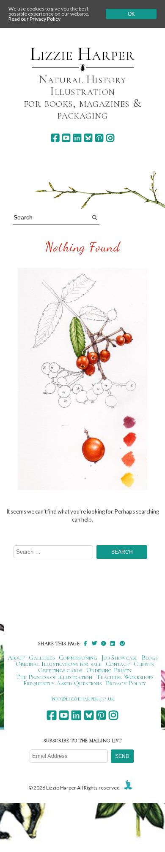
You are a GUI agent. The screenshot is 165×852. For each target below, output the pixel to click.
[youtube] (66, 137)
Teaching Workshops (125, 677)
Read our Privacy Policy (34, 19)
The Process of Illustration (54, 677)
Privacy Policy (126, 683)
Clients (144, 664)
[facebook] (55, 137)
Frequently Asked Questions (62, 683)
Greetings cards (60, 670)
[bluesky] (88, 137)
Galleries (42, 657)
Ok (131, 14)
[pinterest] (99, 137)
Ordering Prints (108, 670)
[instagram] (110, 137)
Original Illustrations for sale (59, 664)
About (16, 657)
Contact (117, 664)
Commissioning (78, 657)
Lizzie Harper (82, 54)
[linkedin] (77, 137)
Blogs (150, 657)
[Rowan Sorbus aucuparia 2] (82, 379)
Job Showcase (120, 657)
